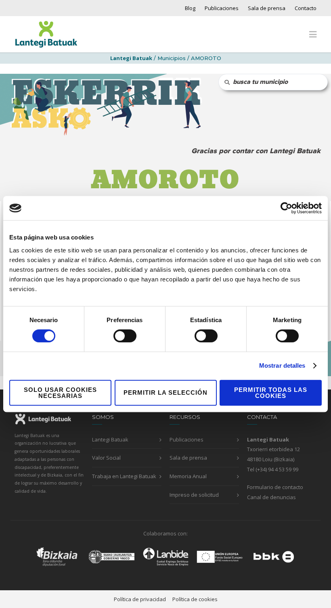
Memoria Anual (188, 476)
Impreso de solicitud (194, 494)
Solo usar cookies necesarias (60, 392)
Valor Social (106, 457)
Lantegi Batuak (110, 439)
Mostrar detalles (282, 365)
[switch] (124, 335)
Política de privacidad (140, 599)
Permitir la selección (165, 392)
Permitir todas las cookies (270, 392)
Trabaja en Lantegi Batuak (124, 476)
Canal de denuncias (271, 497)
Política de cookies (195, 599)
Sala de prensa (266, 8)
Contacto (305, 8)
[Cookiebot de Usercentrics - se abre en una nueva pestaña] (286, 208)
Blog (190, 8)
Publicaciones (222, 8)
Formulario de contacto (275, 487)
